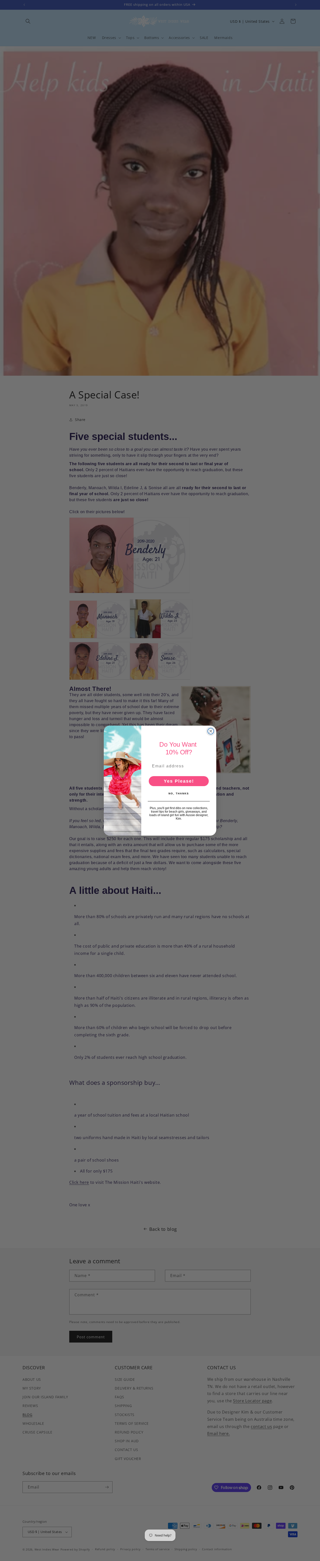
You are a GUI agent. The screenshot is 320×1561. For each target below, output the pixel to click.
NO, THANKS (178, 793)
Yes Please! (179, 781)
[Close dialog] (211, 731)
